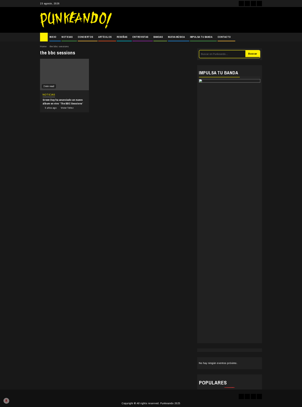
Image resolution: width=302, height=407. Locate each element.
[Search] (259, 37)
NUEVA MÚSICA (176, 36)
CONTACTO (224, 36)
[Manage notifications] (6, 401)
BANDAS (158, 36)
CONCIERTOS (85, 36)
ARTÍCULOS (105, 36)
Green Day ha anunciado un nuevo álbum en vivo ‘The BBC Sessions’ (63, 101)
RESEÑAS (122, 36)
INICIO (52, 36)
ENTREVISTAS (140, 36)
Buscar (252, 53)
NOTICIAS (67, 36)
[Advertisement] (188, 20)
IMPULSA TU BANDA (201, 36)
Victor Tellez (67, 108)
